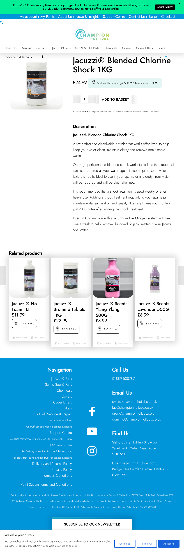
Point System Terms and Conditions (46, 484)
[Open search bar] (166, 57)
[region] (92, 540)
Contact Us (137, 16)
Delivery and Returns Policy (52, 463)
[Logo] (92, 34)
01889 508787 (123, 378)
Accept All (169, 543)
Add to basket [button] (21, 337)
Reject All (147, 543)
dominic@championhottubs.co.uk (136, 419)
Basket (152, 16)
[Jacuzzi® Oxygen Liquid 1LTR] (181, 275)
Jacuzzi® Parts (61, 378)
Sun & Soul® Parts (58, 384)
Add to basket (115, 99)
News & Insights (87, 16)
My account (28, 16)
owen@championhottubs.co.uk (134, 401)
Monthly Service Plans (61, 420)
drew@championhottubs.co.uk (134, 413)
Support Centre (114, 16)
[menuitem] (28, 17)
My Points (47, 16)
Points (156, 111)
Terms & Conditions (57, 475)
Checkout (168, 16)
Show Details (38, 337)
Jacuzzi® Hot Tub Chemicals (111, 111)
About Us (65, 16)
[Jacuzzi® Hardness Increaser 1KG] (3, 275)
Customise (124, 543)
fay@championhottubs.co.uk (132, 407)
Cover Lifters (62, 402)
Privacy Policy (62, 469)
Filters (67, 408)
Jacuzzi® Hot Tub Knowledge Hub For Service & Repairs (43, 457)
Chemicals (64, 390)
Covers (66, 396)
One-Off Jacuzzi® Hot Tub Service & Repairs (49, 426)
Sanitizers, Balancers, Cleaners (136, 111)
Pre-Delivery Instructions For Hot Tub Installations (47, 451)
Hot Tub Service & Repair (53, 414)
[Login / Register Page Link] (43, 57)
